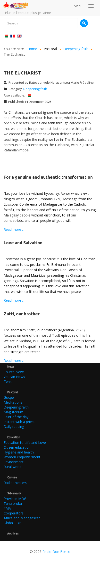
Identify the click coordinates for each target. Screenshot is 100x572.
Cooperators (14, 513)
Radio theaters (15, 482)
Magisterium (13, 412)
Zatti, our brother (22, 313)
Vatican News (14, 376)
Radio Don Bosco (56, 551)
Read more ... (14, 229)
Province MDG (15, 498)
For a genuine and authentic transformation (48, 177)
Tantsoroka (13, 503)
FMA (7, 508)
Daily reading (14, 426)
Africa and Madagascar (22, 518)
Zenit (8, 381)
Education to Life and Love (25, 442)
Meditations (13, 402)
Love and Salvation (23, 242)
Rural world (12, 466)
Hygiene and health (19, 452)
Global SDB (13, 522)
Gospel (9, 397)
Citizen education (17, 447)
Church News (14, 372)
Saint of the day (16, 417)
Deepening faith (35, 89)
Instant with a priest (19, 421)
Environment (14, 462)
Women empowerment (22, 457)
